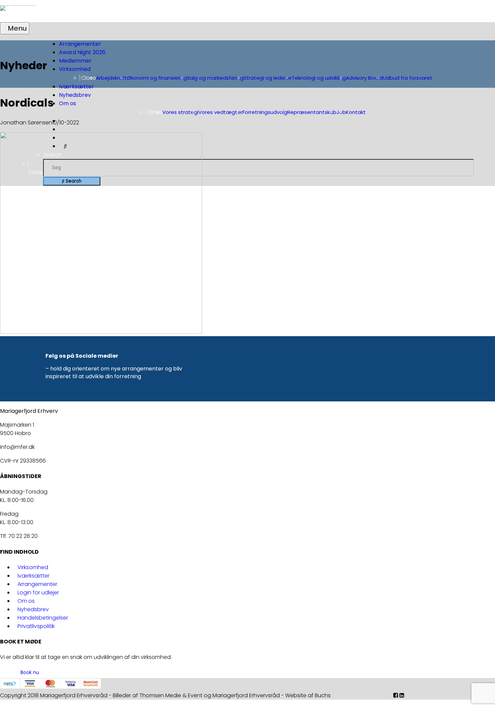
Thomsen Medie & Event (170, 695)
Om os (26, 601)
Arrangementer (37, 584)
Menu (17, 28)
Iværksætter (34, 576)
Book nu (30, 672)
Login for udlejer (38, 592)
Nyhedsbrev (33, 609)
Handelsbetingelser (43, 618)
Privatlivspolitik (36, 626)
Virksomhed (33, 567)
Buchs (323, 695)
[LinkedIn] (401, 695)
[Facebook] (395, 695)
